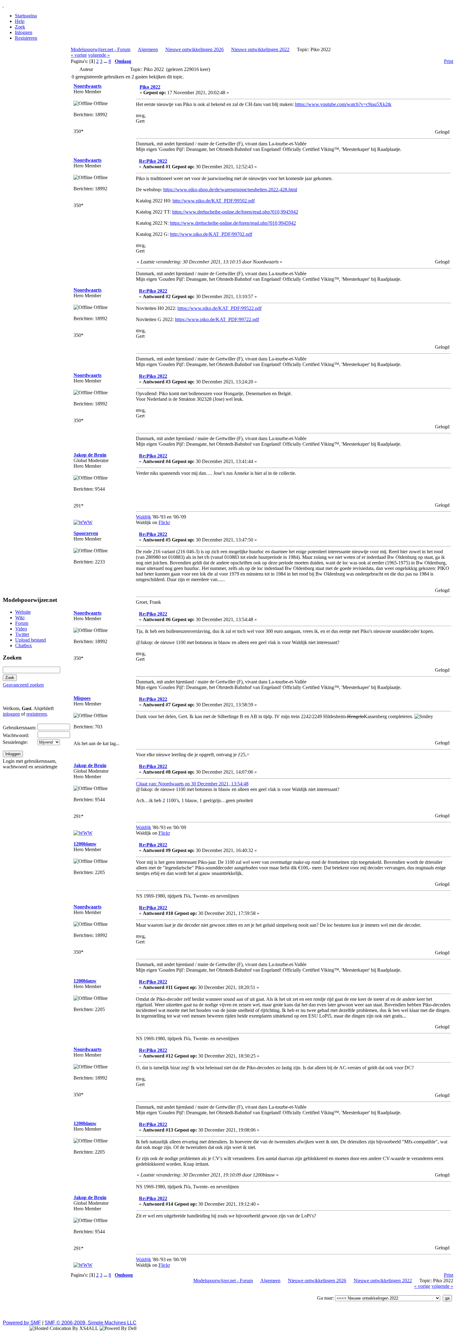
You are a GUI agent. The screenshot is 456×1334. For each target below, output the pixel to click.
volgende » (99, 55)
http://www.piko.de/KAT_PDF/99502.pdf (213, 200)
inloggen (11, 714)
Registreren (26, 38)
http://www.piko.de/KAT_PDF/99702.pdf (211, 234)
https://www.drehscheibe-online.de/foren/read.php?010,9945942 (235, 211)
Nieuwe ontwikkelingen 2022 (260, 49)
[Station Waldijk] (83, 522)
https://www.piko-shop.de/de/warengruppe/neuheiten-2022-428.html (230, 189)
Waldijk (143, 516)
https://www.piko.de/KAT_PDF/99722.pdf (217, 319)
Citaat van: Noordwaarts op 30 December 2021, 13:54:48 (192, 783)
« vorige (79, 55)
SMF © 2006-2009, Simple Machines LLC (90, 1322)
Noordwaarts (87, 86)
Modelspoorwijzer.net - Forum (100, 49)
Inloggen (23, 32)
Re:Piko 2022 (153, 161)
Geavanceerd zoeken (23, 684)
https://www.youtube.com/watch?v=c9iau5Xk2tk (343, 104)
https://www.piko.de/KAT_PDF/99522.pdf (219, 308)
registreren (36, 714)
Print (448, 61)
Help (20, 21)
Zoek (20, 26)
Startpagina (26, 15)
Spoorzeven (86, 533)
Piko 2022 (150, 87)
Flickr (164, 522)
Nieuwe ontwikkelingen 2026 (194, 49)
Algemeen (148, 49)
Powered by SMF (22, 1322)
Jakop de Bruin (90, 454)
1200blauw (85, 843)
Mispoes (82, 698)
